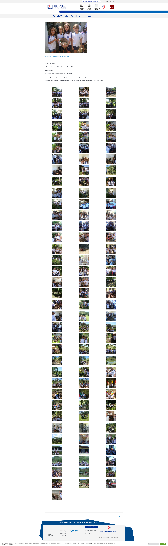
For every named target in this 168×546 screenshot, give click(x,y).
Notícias (84, 11)
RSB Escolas (87, 532)
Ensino (70, 11)
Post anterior (48, 516)
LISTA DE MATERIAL (89, 9)
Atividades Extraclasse (77, 11)
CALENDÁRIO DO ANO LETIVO (97, 9)
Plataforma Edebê (88, 533)
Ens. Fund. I (56, 56)
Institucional (64, 11)
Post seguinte (119, 516)
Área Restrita (95, 11)
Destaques (47, 56)
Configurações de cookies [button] (153, 543)
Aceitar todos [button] (163, 543)
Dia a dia (52, 56)
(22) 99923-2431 (74, 532)
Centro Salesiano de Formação (91, 530)
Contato (89, 11)
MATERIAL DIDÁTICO (81, 9)
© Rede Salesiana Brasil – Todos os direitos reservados (109, 538)
